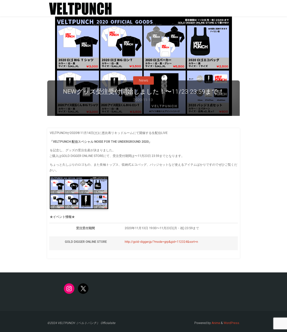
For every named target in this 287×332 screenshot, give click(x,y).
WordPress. (232, 323)
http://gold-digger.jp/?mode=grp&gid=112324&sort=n (161, 242)
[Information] (80, 8)
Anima (215, 323)
